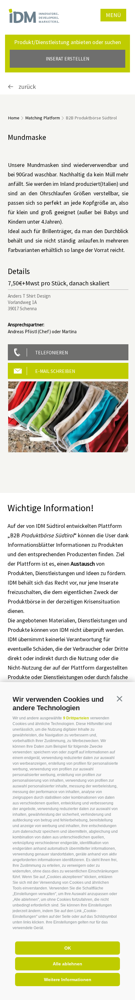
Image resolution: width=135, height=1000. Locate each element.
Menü (113, 15)
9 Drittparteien (76, 718)
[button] (119, 698)
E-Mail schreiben (55, 371)
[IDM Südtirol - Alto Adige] (34, 16)
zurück (26, 86)
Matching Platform (42, 118)
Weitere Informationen (67, 979)
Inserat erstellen (67, 59)
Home (13, 118)
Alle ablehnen (67, 963)
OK (67, 948)
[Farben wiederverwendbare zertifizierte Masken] (68, 416)
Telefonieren (51, 353)
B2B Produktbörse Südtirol (91, 118)
